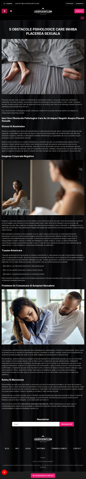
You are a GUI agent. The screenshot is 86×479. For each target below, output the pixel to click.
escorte (32, 397)
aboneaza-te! (66, 424)
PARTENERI (41, 448)
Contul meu (69, 3)
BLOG (7, 448)
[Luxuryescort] (43, 11)
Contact (9, 3)
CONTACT (77, 448)
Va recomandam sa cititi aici (43, 475)
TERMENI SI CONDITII (59, 448)
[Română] (4, 11)
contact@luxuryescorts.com (27, 3)
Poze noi (79, 11)
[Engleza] (11, 11)
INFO (17, 448)
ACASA (27, 448)
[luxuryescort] (43, 438)
